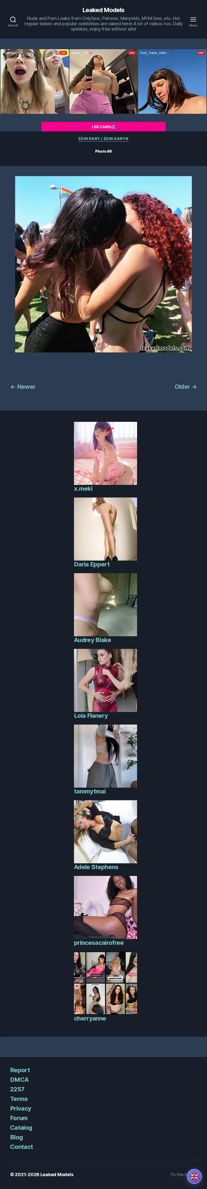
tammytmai (90, 791)
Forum (19, 1118)
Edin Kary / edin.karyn (103, 138)
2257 (17, 1089)
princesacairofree (99, 942)
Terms (19, 1098)
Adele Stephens (96, 867)
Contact (21, 1146)
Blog (16, 1137)
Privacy (20, 1108)
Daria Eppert (92, 564)
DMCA (19, 1079)
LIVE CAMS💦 (103, 127)
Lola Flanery (91, 715)
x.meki (83, 488)
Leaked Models (103, 10)
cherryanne (90, 1018)
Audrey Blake (92, 640)
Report (20, 1070)
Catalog (21, 1127)
